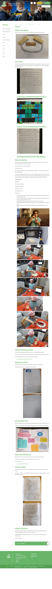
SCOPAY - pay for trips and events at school (34, 556)
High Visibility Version (41, 566)
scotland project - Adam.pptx (22, 463)
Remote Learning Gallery (30, 24)
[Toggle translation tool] (34, 3)
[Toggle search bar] (31, 3)
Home (16, 24)
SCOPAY (39, 2)
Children (21, 24)
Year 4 (39, 24)
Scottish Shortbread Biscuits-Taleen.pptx (24, 359)
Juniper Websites (33, 566)
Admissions (47, 2)
